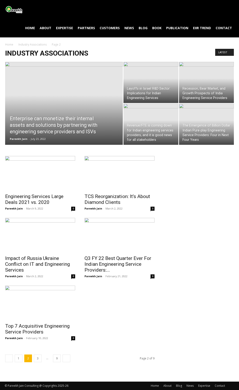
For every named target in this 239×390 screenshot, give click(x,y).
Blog (143, 28)
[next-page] (66, 358)
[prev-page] (9, 358)
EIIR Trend (202, 28)
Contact (224, 28)
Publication (177, 28)
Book (157, 28)
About (45, 28)
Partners (86, 28)
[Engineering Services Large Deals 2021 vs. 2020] (40, 173)
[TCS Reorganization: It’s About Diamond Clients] (119, 173)
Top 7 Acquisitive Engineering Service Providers (37, 329)
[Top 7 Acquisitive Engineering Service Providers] (40, 303)
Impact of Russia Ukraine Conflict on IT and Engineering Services (37, 264)
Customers (110, 28)
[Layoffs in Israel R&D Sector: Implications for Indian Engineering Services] (150, 82)
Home (30, 28)
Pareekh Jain (19, 139)
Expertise (64, 28)
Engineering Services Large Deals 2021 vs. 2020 (34, 199)
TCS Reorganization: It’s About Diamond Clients (117, 199)
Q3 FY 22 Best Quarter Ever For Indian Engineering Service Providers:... (117, 264)
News (129, 28)
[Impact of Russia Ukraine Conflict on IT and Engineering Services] (40, 235)
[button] (228, 9)
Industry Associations (32, 44)
